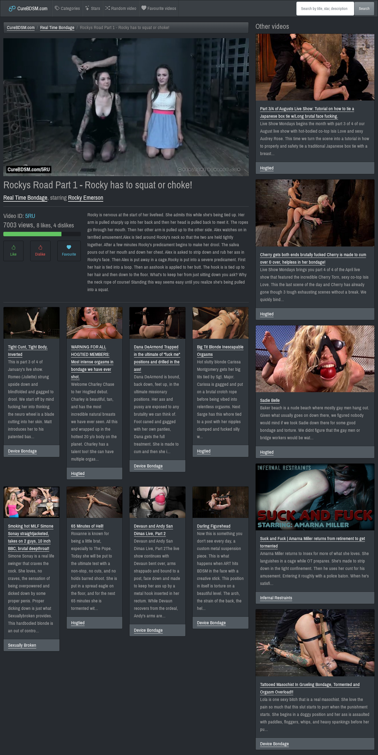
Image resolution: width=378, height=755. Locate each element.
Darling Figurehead (214, 526)
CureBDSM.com (32, 8)
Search (364, 8)
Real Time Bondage (57, 27)
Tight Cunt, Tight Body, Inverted (28, 351)
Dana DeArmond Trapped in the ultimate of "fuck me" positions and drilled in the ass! (157, 358)
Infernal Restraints (276, 598)
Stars (95, 8)
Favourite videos (161, 8)
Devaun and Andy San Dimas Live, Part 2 (153, 530)
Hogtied (78, 473)
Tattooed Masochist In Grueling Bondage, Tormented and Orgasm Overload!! (310, 688)
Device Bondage (22, 451)
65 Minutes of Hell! (87, 526)
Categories (70, 8)
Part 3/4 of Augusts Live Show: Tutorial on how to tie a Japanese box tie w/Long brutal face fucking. (307, 112)
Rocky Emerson (85, 197)
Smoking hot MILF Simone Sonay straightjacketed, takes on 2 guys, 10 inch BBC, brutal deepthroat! (30, 537)
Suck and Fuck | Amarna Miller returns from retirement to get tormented (312, 542)
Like (13, 254)
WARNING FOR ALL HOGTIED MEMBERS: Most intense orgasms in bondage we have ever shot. (92, 362)
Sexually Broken (22, 645)
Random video (123, 8)
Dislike (40, 254)
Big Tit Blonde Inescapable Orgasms (220, 351)
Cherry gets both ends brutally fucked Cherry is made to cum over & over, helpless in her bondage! (313, 258)
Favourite (69, 254)
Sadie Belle (270, 400)
